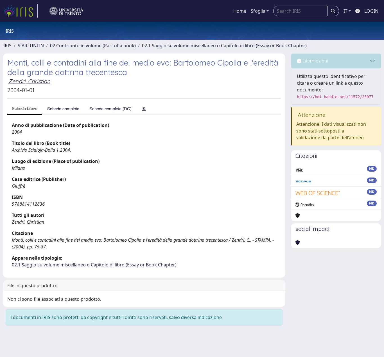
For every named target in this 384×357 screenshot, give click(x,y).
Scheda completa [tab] (63, 108)
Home (239, 11)
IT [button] (345, 11)
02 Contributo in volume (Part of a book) (93, 45)
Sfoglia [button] (258, 11)
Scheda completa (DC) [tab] (110, 108)
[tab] (144, 108)
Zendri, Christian (29, 81)
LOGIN (371, 11)
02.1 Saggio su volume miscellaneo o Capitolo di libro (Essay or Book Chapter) (224, 45)
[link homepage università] (66, 11)
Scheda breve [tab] (24, 108)
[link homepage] (20, 11)
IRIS (7, 45)
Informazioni (314, 61)
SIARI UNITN (31, 45)
